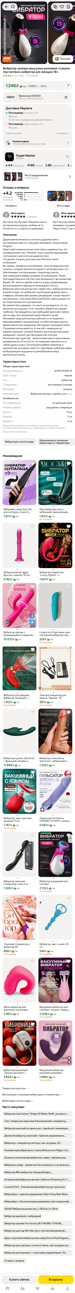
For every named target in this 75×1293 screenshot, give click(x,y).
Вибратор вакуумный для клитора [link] (54, 882)
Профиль (67, 1288)
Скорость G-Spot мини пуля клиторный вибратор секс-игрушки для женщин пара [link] (55, 633)
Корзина (52, 1288)
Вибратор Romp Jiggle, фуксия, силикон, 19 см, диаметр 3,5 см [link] (17, 573)
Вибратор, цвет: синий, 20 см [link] (54, 945)
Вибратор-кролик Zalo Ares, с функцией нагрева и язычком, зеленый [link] (19, 759)
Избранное (37, 1288)
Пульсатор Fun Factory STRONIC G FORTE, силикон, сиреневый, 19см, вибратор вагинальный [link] (55, 819)
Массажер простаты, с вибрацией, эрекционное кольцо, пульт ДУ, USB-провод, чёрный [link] (54, 510)
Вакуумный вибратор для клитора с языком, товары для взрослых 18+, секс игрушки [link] (54, 1008)
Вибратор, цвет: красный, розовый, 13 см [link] (18, 819)
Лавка (22, 1288)
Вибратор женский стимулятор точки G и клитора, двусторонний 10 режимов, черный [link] (18, 882)
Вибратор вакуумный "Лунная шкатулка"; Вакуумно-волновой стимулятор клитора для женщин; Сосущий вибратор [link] (17, 1071)
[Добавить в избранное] (62, 7)
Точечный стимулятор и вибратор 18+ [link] (17, 945)
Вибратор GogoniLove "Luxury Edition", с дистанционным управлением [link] (52, 573)
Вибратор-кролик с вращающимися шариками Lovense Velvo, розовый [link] (19, 633)
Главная (7, 1288)
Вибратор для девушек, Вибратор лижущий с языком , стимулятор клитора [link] (17, 696)
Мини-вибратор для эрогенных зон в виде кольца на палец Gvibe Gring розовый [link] (19, 1008)
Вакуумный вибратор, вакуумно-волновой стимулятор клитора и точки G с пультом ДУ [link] (55, 1071)
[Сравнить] (55, 7)
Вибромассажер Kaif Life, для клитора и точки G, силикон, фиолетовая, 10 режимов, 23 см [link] (18, 510)
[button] (7, 59)
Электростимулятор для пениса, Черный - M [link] (53, 696)
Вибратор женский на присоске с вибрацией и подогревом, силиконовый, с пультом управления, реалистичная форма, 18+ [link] (55, 759)
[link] (37, 1114)
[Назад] (6, 7)
